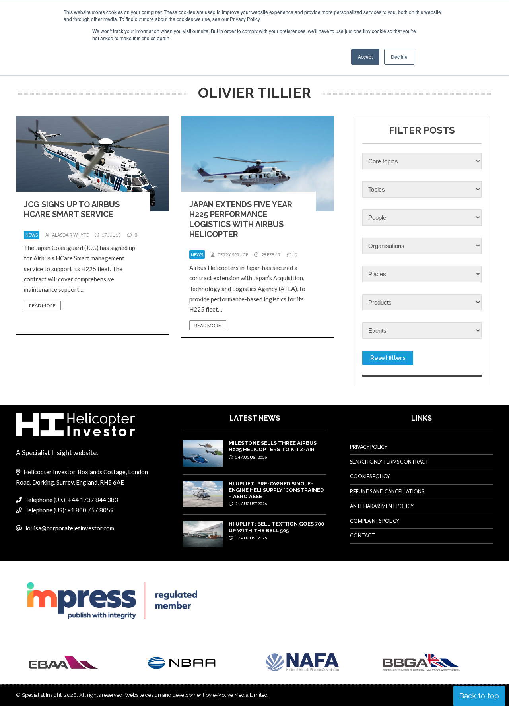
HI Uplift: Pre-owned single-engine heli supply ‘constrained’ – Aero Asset (276, 490)
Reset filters (387, 358)
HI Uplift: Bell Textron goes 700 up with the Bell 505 (276, 527)
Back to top (479, 696)
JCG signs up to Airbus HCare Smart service (72, 209)
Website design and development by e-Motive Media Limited (196, 695)
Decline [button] (399, 56)
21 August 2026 (251, 503)
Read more (42, 305)
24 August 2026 (251, 457)
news (31, 234)
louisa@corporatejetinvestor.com (69, 527)
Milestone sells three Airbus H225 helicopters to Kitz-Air (273, 446)
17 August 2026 (251, 537)
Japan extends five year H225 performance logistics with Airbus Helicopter (240, 219)
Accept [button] (365, 56)
